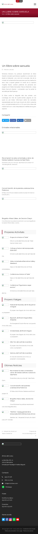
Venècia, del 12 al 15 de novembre (21, 353)
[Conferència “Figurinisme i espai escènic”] (5, 287)
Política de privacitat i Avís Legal (13, 531)
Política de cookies (28, 531)
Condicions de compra (29, 528)
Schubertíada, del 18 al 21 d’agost (21, 331)
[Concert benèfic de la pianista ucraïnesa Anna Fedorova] (19, 176)
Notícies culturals (9, 69)
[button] (35, 4)
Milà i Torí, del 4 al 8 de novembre (21, 342)
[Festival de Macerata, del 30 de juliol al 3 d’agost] (5, 307)
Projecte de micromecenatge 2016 (29, 432)
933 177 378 (8, 477)
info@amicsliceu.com (11, 483)
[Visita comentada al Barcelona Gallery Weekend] (5, 263)
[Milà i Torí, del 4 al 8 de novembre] (5, 344)
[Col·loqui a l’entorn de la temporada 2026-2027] (5, 250)
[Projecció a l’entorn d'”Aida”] (5, 239)
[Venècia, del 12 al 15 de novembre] (5, 355)
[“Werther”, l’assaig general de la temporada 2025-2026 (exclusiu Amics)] (5, 414)
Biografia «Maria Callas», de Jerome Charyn (17, 218)
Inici (3, 14)
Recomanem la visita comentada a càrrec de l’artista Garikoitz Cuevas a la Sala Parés (18, 159)
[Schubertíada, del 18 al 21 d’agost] (5, 333)
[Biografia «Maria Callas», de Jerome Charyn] (19, 206)
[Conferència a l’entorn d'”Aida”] (5, 276)
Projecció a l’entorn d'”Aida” (19, 237)
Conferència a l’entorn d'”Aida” (20, 274)
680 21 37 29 (9, 480)
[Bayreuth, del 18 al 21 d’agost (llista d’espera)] (5, 320)
